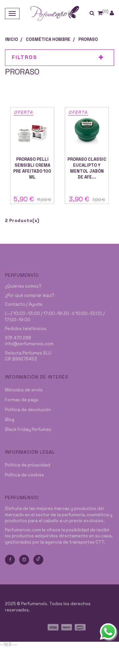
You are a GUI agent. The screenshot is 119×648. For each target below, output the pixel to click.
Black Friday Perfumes (28, 429)
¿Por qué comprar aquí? (30, 295)
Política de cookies (24, 475)
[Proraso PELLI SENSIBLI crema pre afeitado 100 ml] (32, 131)
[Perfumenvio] (54, 13)
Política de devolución (28, 409)
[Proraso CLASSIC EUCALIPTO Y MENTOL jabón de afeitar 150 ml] (86, 131)
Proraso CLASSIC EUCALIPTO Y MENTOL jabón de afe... (86, 168)
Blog (9, 419)
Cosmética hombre (48, 39)
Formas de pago (21, 400)
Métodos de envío (24, 390)
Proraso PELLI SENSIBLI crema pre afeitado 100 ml (32, 168)
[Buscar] (96, 13)
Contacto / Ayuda (23, 304)
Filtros (24, 57)
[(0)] (100, 13)
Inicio (11, 39)
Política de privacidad (27, 465)
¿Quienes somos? (23, 286)
